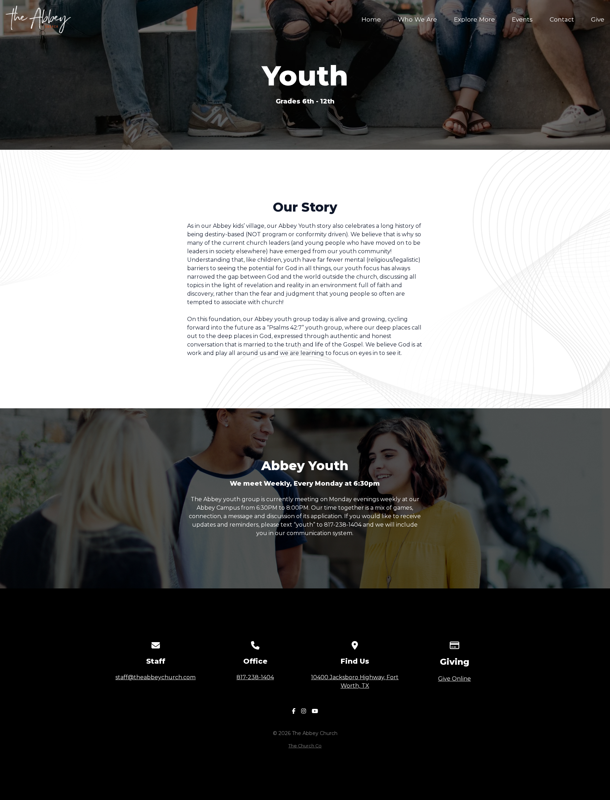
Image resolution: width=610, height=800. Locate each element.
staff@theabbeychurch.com (155, 677)
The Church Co (305, 745)
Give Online (454, 678)
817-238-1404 (255, 677)
